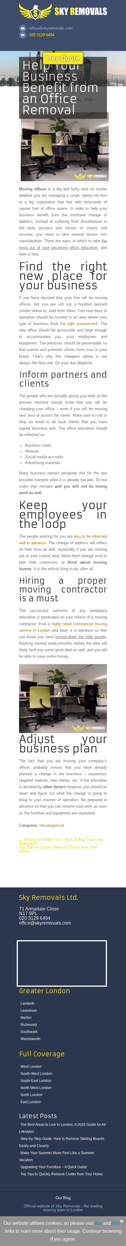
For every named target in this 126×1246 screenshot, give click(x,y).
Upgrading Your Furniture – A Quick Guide (54, 1167)
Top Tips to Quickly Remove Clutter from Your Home (58, 849)
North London (31, 1095)
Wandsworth (30, 1039)
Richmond (29, 1025)
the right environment (79, 323)
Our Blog (63, 1198)
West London (31, 1067)
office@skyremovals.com (51, 28)
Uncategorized (52, 825)
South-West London (36, 1074)
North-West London (36, 1088)
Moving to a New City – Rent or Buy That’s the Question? (61, 841)
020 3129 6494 (41, 35)
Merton (26, 1018)
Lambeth (28, 1003)
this (98, 1223)
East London (31, 1102)
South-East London (36, 1081)
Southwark (29, 1032)
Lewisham (29, 1011)
